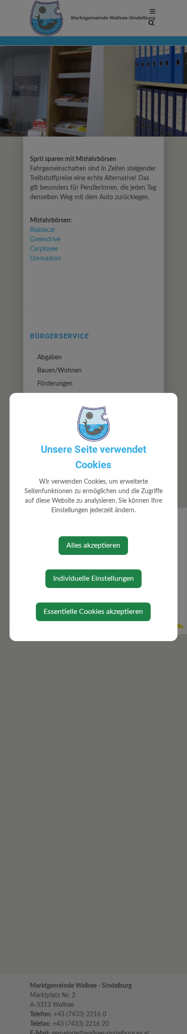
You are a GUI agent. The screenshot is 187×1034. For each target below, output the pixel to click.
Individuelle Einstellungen (93, 578)
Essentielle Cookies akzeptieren (93, 611)
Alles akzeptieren (93, 545)
